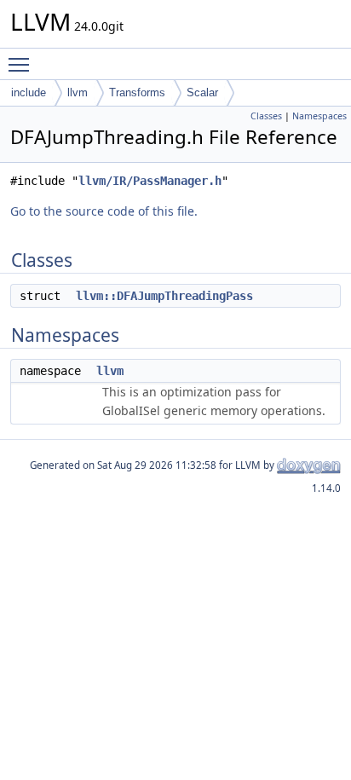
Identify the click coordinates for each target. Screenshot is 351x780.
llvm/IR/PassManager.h (150, 181)
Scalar (202, 92)
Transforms (137, 92)
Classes (266, 116)
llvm (77, 92)
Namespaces (319, 116)
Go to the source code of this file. (104, 211)
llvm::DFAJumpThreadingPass (164, 296)
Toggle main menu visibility (22, 64)
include (28, 92)
